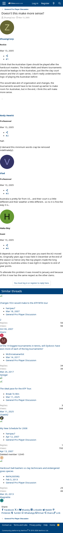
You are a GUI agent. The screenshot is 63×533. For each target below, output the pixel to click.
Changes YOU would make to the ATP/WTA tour (24, 302)
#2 (7, 135)
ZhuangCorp (9, 17)
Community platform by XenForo (25, 530)
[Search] (59, 3)
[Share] (7, 55)
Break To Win (12, 393)
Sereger (4, 374)
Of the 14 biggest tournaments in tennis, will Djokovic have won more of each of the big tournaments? (30, 347)
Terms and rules (20, 525)
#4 (7, 248)
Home (52, 525)
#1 (7, 59)
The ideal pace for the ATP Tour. (16, 388)
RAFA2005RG (12, 476)
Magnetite (5, 497)
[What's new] (54, 3)
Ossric (3, 332)
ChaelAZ (4, 414)
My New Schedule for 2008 (13, 428)
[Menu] (4, 3)
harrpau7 (10, 308)
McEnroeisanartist (15, 354)
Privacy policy (35, 525)
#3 (7, 193)
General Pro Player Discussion (21, 314)
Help (46, 525)
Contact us (6, 525)
